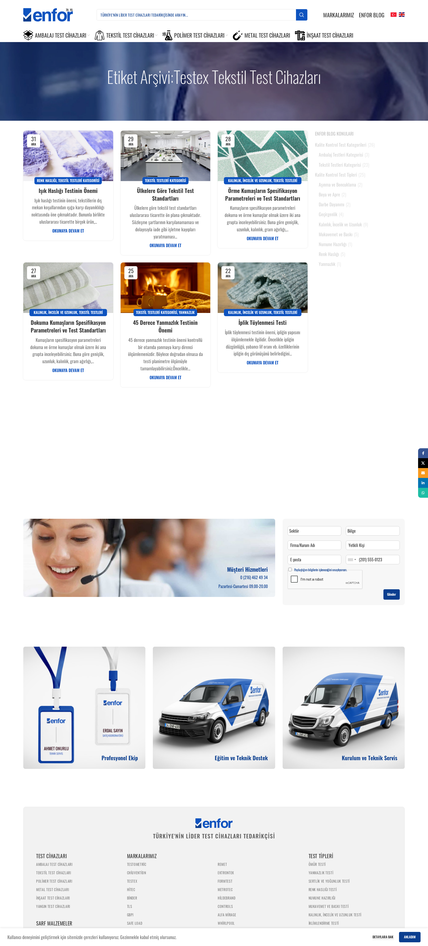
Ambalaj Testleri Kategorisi (341, 155)
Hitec (131, 889)
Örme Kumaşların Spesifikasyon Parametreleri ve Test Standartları (262, 194)
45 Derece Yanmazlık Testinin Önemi (165, 326)
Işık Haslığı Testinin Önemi (68, 190)
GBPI (130, 914)
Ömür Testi (317, 864)
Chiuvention (136, 872)
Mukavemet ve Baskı (335, 234)
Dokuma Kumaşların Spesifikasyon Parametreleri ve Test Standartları (68, 326)
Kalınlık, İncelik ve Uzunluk (250, 180)
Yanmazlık (187, 312)
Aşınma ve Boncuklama (337, 185)
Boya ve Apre (329, 194)
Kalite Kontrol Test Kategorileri (340, 145)
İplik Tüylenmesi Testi (263, 322)
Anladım (410, 936)
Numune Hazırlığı (333, 244)
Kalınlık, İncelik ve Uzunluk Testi (335, 914)
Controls (225, 906)
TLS (129, 906)
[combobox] (351, 559)
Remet (222, 864)
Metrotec (225, 889)
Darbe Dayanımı (331, 204)
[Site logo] (52, 14)
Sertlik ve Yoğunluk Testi (329, 881)
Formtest (225, 881)
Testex (132, 881)
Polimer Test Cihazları (54, 881)
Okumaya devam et (68, 231)
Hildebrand (227, 897)
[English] (401, 14)
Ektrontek (226, 872)
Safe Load (134, 923)
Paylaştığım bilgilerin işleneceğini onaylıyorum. (320, 569)
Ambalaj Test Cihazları (54, 864)
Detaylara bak (383, 936)
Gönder (391, 594)
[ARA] (301, 15)
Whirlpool (226, 923)
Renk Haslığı (46, 180)
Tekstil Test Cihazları (53, 872)
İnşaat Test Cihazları (53, 897)
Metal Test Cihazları (52, 889)
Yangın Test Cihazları (53, 906)
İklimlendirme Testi (324, 923)
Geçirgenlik (328, 214)
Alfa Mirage (227, 914)
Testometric (136, 864)
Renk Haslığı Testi (323, 889)
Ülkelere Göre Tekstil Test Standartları (165, 194)
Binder (132, 897)
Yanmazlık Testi (321, 872)
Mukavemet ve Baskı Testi (329, 906)
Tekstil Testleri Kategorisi (78, 180)
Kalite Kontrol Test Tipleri (336, 175)
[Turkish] (393, 14)
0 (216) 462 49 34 (254, 577)
